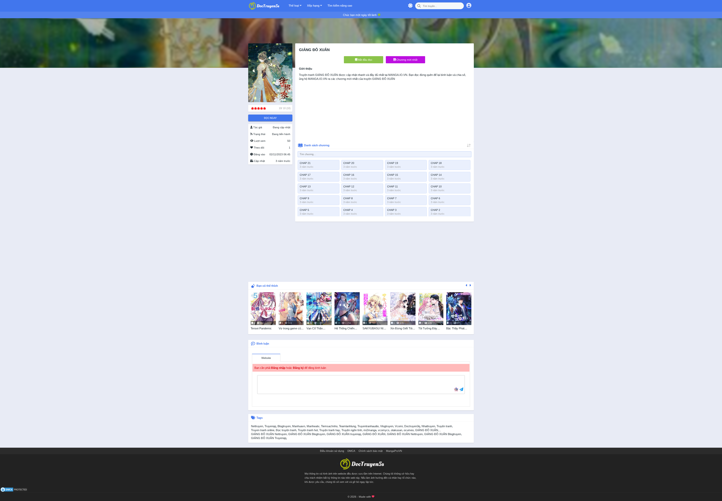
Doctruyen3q (412, 426)
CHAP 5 (304, 209)
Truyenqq (270, 426)
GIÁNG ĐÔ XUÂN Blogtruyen (306, 434)
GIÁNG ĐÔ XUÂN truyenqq (344, 434)
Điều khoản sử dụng (332, 450)
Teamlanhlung (347, 426)
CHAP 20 (348, 162)
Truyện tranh (444, 426)
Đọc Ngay (270, 117)
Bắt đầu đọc (364, 59)
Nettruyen (257, 426)
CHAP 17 (305, 174)
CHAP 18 (436, 162)
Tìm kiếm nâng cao (340, 5)
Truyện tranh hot (308, 430)
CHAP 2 (435, 209)
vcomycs (383, 430)
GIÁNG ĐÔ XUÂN (326, 74)
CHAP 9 (304, 198)
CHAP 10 (436, 186)
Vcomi (399, 426)
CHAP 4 (348, 209)
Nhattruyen (428, 426)
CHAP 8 (348, 198)
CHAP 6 (435, 198)
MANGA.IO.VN (397, 74)
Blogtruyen (284, 426)
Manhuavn (298, 426)
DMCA (351, 450)
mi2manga (369, 430)
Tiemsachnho (329, 426)
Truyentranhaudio (368, 426)
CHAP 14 (436, 174)
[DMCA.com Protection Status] (14, 489)
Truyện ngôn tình (351, 430)
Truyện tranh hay (329, 430)
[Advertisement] (270, 221)
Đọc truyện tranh (286, 430)
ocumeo (409, 430)
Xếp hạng (313, 5)
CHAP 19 (392, 162)
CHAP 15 (392, 174)
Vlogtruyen (386, 426)
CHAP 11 (392, 186)
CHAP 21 (305, 162)
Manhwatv (313, 426)
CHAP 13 (305, 186)
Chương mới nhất (406, 59)
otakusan (396, 430)
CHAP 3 (392, 209)
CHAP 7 (392, 198)
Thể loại (294, 5)
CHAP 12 (348, 186)
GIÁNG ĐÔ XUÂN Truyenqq (268, 438)
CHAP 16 (348, 174)
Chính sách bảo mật (371, 450)
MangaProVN (394, 450)
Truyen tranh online (262, 430)
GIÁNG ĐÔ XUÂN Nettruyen (269, 434)
